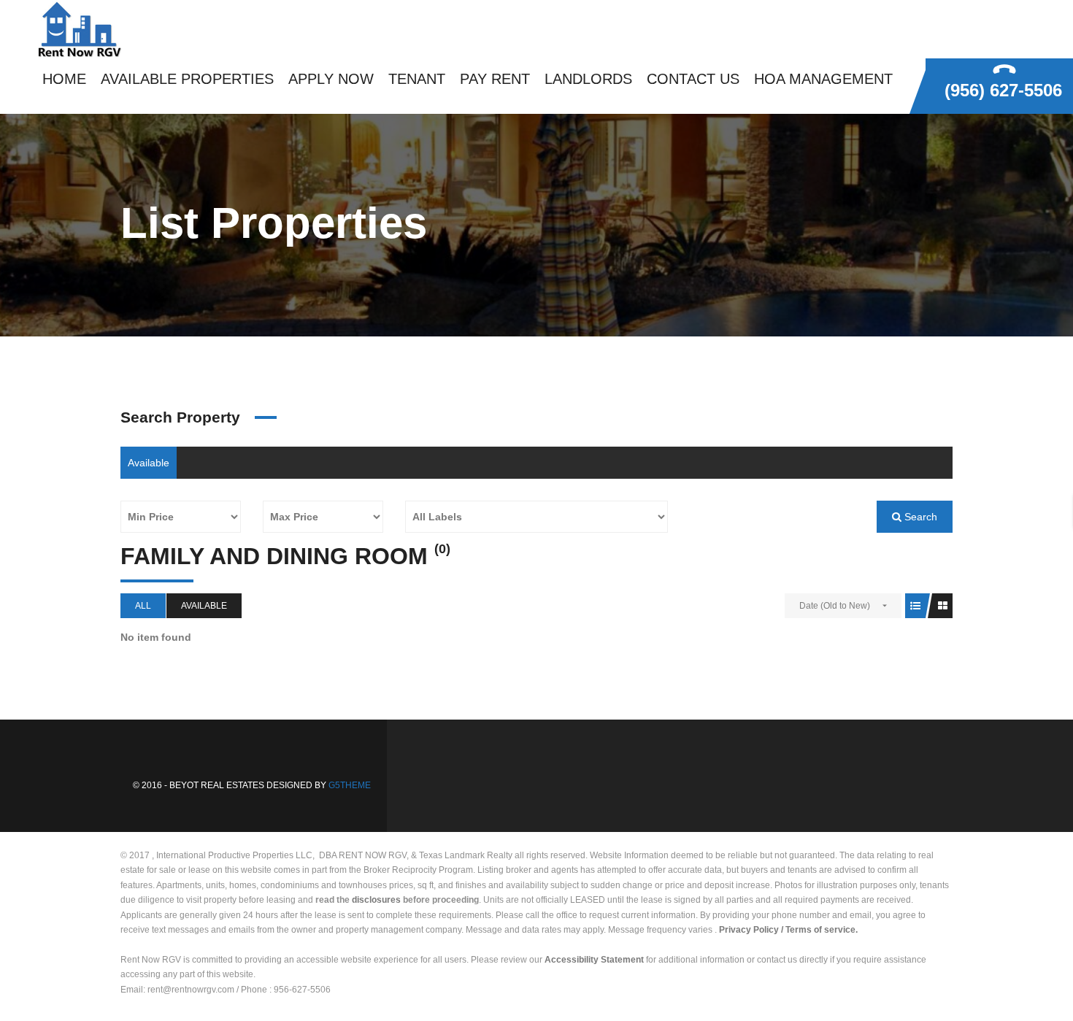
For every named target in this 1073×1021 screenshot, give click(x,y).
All (143, 606)
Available (148, 463)
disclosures (376, 900)
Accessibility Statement (594, 960)
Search (919, 517)
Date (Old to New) (834, 606)
